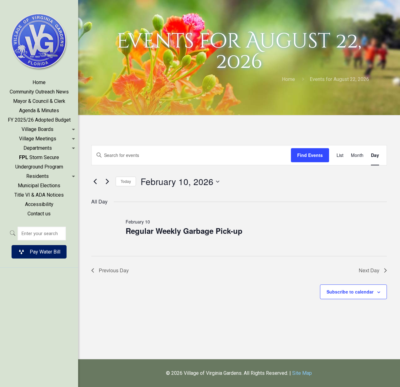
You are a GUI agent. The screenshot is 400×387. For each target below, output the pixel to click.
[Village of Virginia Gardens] (39, 39)
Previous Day (114, 270)
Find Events (310, 155)
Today (126, 181)
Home (288, 79)
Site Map (302, 373)
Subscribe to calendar (350, 292)
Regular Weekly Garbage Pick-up (184, 230)
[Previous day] (95, 181)
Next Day (369, 270)
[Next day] (107, 181)
